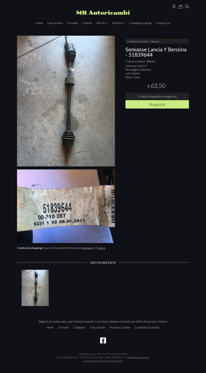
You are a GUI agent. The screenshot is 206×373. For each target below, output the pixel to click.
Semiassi (155, 41)
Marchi (101, 23)
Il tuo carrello (55, 23)
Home (39, 23)
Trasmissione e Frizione (138, 41)
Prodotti (117, 23)
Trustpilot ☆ (163, 23)
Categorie (79, 327)
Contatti (87, 23)
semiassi (87, 248)
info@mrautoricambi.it (138, 357)
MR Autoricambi (103, 13)
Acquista (157, 104)
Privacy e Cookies (120, 327)
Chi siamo (72, 23)
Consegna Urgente (140, 23)
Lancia (101, 248)
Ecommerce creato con (103, 360)
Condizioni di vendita (147, 327)
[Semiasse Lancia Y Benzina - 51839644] (66, 101)
